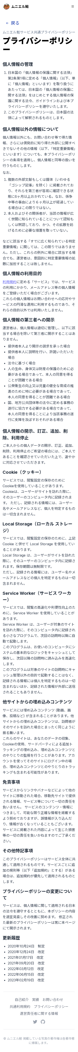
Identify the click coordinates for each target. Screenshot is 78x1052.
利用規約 (9, 282)
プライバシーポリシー (51, 1006)
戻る (15, 23)
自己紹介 (22, 999)
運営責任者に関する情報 (39, 1013)
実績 (35, 999)
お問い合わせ (52, 999)
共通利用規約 (20, 1006)
